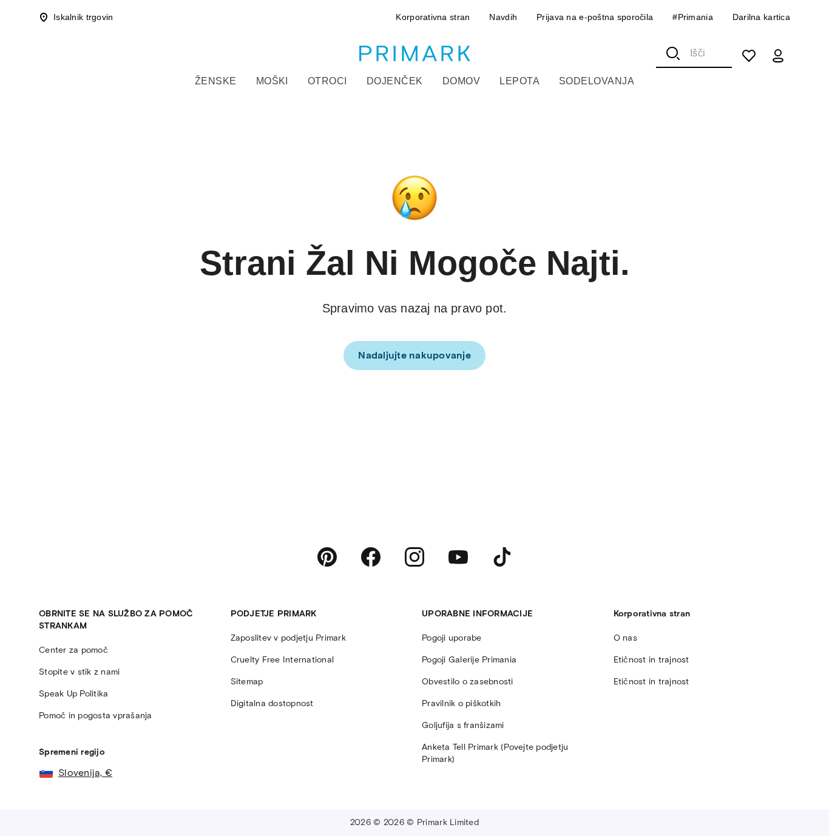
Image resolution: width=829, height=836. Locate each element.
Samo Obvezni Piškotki (536, 811)
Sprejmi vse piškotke (709, 811)
